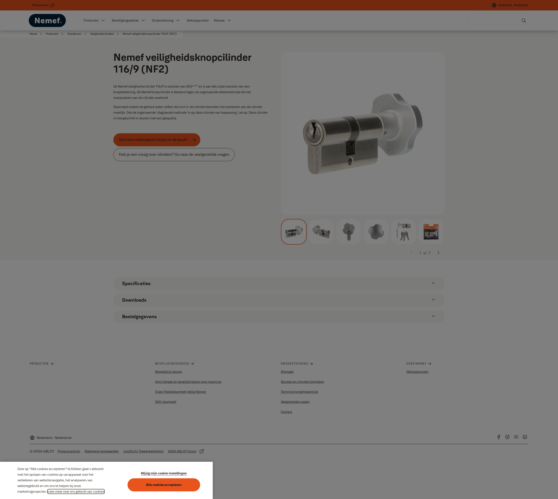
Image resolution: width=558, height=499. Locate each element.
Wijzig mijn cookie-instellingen (164, 473)
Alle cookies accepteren (163, 485)
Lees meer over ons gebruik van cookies (76, 491)
